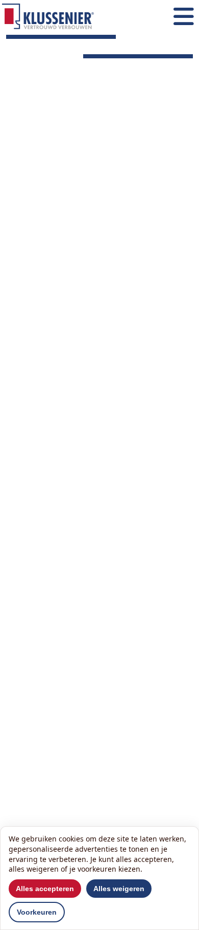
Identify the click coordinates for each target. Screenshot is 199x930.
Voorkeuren (37, 912)
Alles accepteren (45, 888)
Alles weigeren (118, 888)
